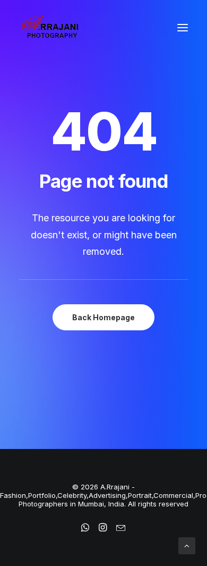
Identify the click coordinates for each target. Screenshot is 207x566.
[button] (182, 27)
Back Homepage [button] (103, 317)
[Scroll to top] (186, 545)
